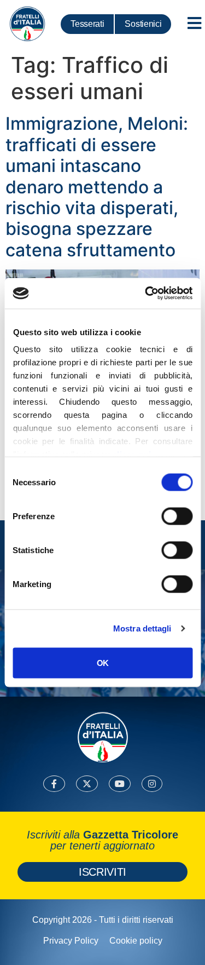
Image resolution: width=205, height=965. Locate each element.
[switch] (176, 516)
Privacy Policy (70, 940)
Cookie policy (135, 940)
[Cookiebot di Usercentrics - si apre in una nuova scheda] (145, 293)
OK (102, 662)
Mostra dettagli (142, 628)
